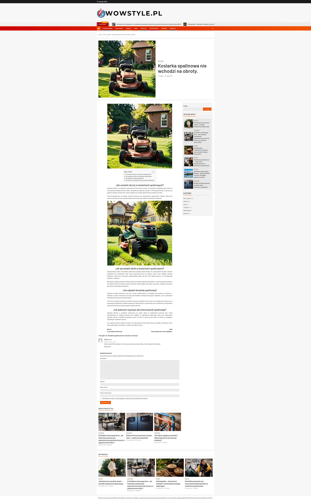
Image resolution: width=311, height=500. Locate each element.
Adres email (104, 387)
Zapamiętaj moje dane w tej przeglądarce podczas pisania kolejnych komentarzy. (125, 398)
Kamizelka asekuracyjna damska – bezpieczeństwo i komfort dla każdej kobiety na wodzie (202, 174)
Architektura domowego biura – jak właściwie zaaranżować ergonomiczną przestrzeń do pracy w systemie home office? (201, 137)
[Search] (213, 28)
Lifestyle (143, 28)
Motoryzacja (154, 28)
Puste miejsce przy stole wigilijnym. (161, 330)
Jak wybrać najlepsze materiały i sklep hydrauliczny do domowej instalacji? (166, 437)
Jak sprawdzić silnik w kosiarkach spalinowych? (138, 176)
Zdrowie (164, 28)
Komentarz (103, 358)
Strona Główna (107, 28)
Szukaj (185, 106)
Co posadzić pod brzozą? (114, 330)
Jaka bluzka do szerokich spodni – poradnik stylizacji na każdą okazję (201, 124)
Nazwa (102, 381)
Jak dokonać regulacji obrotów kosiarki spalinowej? (139, 180)
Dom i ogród (119, 28)
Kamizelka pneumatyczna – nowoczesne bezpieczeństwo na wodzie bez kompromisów (216, 24)
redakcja (161, 76)
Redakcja (173, 28)
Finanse (128, 28)
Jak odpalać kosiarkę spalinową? (134, 178)
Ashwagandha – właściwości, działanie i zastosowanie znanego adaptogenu (165, 24)
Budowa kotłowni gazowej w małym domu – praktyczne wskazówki (201, 185)
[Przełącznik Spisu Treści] (152, 172)
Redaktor (196, 488)
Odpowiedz (107, 346)
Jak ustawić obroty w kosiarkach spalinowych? (138, 174)
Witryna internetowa (105, 393)
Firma (135, 28)
